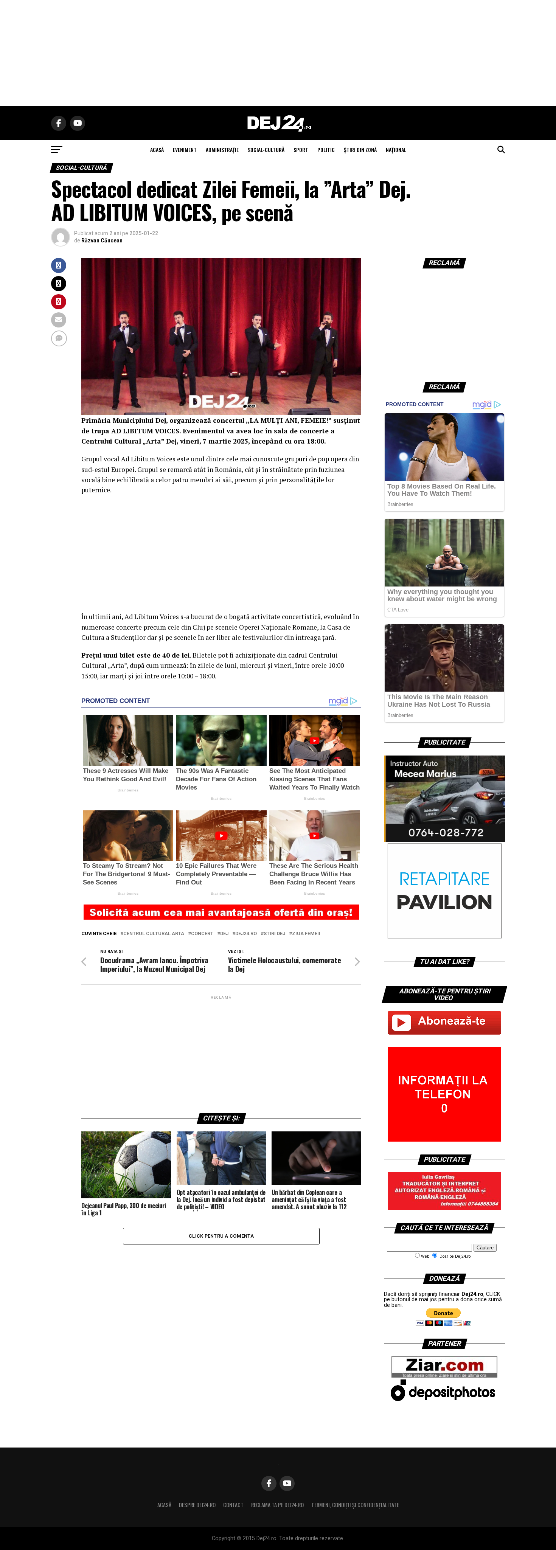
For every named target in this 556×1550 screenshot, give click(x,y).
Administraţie (222, 150)
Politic (326, 150)
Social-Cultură (266, 150)
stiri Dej (274, 933)
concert (202, 933)
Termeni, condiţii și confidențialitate (355, 1505)
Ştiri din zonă (360, 150)
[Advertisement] (278, 53)
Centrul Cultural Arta (153, 933)
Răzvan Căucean (102, 240)
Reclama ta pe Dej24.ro (277, 1505)
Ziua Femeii (306, 933)
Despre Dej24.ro (197, 1505)
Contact (233, 1505)
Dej (224, 933)
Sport (301, 150)
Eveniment (185, 150)
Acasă (164, 1505)
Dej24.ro (246, 933)
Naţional (396, 150)
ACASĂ (157, 150)
